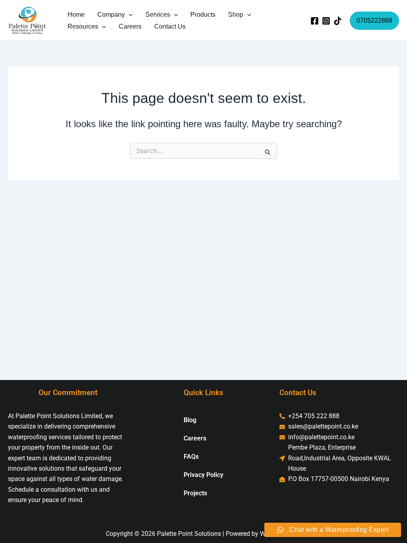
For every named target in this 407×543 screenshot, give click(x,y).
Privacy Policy (203, 475)
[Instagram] (326, 21)
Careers (130, 26)
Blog (190, 420)
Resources (83, 26)
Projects (195, 493)
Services (157, 14)
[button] (129, 15)
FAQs (191, 456)
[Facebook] (314, 21)
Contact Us (170, 26)
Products (202, 14)
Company (111, 14)
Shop (235, 14)
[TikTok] (337, 21)
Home (76, 14)
